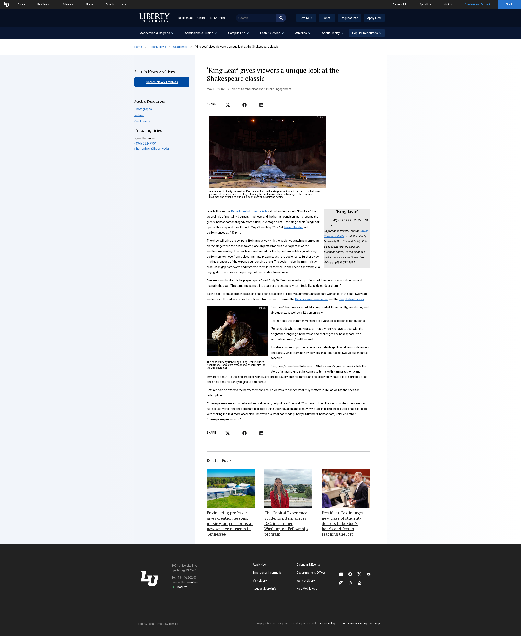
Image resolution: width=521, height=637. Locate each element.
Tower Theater (293, 227)
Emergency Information (268, 572)
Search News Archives (162, 82)
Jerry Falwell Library (351, 299)
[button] (367, 33)
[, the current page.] (228, 106)
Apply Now (425, 4)
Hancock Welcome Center (311, 299)
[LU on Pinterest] (352, 583)
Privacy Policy (327, 623)
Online (21, 4)
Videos (139, 115)
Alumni (89, 4)
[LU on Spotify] (361, 583)
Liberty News (158, 46)
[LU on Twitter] (361, 574)
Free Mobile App (307, 588)
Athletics (68, 4)
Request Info (400, 4)
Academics (180, 46)
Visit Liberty (260, 580)
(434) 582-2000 (187, 577)
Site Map (375, 623)
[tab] (156, 33)
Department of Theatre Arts (249, 211)
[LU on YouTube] (370, 574)
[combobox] (261, 18)
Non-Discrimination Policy (352, 623)
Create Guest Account (477, 4)
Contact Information (185, 582)
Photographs (143, 109)
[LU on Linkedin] (343, 574)
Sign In (509, 4)
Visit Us (448, 4)
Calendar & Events (308, 564)
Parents (110, 4)
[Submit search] (281, 18)
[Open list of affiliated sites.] (123, 4)
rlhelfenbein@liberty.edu (151, 148)
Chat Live (181, 587)
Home (138, 46)
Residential (43, 4)
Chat (327, 18)
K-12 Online (218, 18)
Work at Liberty (306, 580)
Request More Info (265, 588)
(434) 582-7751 (145, 143)
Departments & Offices (311, 572)
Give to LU (306, 18)
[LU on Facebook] (352, 574)
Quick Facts (142, 121)
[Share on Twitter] (245, 106)
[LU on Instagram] (343, 583)
